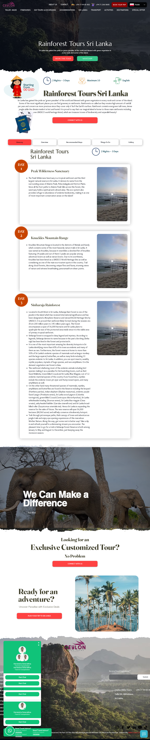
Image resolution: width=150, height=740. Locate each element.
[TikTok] (145, 727)
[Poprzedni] (13, 487)
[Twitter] (128, 727)
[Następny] (137, 487)
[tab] (19, 142)
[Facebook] (122, 727)
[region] (20, 87)
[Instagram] (117, 727)
